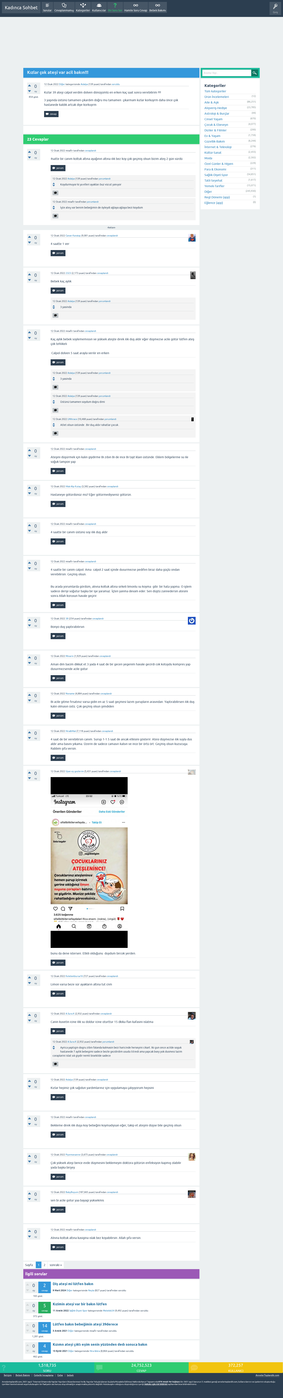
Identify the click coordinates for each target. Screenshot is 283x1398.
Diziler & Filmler (215, 130)
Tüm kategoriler (215, 91)
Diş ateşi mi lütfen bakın (73, 1284)
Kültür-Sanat (212, 152)
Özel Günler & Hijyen (218, 163)
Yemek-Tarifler (214, 186)
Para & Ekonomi (215, 169)
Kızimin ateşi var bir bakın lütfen (80, 1304)
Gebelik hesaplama (43, 1375)
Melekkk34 (108, 1310)
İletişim (8, 1375)
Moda (208, 158)
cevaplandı (90, 150)
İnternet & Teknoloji (218, 147)
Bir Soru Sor (115, 10)
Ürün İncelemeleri (216, 96)
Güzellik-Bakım (214, 141)
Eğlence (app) (213, 202)
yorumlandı (105, 178)
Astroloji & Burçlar (216, 113)
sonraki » (56, 1265)
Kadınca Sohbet (21, 7)
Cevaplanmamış (64, 10)
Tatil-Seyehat (213, 180)
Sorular (47, 10)
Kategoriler (83, 10)
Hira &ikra (95, 1351)
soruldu (116, 84)
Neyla (91, 1290)
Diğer (62, 84)
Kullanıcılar (99, 10)
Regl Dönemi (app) (217, 197)
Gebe (60, 1375)
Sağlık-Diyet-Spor (78, 1310)
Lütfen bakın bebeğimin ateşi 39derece (85, 1324)
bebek (70, 1375)
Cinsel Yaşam (213, 119)
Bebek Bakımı (157, 10)
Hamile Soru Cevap (135, 10)
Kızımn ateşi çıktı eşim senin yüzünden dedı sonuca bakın (100, 1344)
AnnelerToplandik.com (267, 1375)
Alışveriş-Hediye (215, 108)
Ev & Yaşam (212, 136)
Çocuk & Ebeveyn (216, 124)
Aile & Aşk (211, 102)
